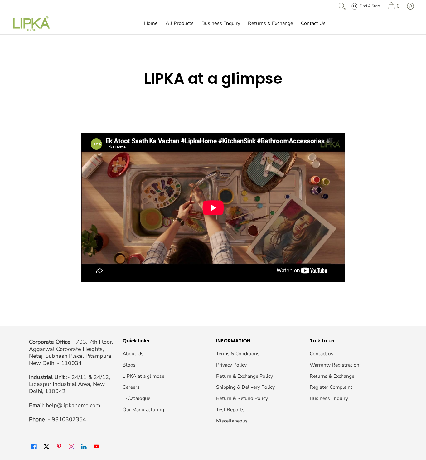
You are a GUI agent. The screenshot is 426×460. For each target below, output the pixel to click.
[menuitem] (393, 6)
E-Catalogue (136, 398)
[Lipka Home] (31, 23)
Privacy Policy (231, 365)
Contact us (321, 353)
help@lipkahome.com (73, 405)
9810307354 (69, 419)
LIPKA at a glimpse (143, 376)
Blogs (129, 365)
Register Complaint (331, 387)
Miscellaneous (232, 421)
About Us (133, 353)
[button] (34, 447)
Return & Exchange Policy (244, 376)
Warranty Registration (334, 365)
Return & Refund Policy (242, 398)
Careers (131, 387)
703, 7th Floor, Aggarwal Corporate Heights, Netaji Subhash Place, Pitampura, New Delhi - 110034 (71, 352)
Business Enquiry (329, 398)
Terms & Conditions (237, 353)
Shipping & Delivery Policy (245, 387)
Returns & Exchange (332, 376)
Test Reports (230, 409)
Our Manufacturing (143, 409)
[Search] (342, 6)
